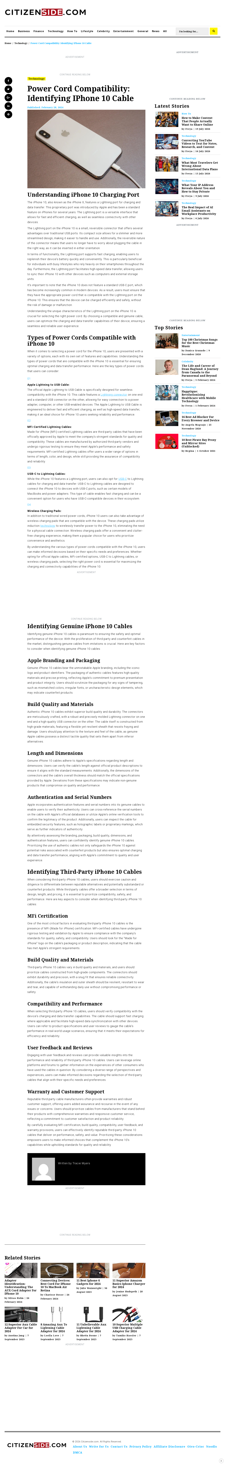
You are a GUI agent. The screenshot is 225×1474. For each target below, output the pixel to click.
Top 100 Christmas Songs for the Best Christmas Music (200, 343)
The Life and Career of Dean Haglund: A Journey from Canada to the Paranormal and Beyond (200, 370)
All (165, 31)
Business (24, 31)
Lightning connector (114, 394)
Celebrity (103, 31)
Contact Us (119, 1446)
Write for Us (99, 1446)
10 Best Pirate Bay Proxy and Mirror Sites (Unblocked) (199, 443)
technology (47, 525)
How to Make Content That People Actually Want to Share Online (197, 121)
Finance (39, 31)
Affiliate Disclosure (169, 1446)
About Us (80, 1446)
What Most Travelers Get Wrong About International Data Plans (200, 166)
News (155, 31)
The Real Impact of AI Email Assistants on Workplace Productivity (199, 210)
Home (10, 31)
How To (72, 31)
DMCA (77, 1452)
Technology (56, 31)
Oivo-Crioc (195, 1446)
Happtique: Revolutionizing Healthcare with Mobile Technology (199, 396)
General (142, 31)
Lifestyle (87, 31)
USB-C (122, 478)
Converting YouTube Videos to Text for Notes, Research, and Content (199, 143)
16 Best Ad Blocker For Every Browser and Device (200, 418)
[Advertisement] (75, 66)
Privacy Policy (140, 1446)
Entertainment (123, 31)
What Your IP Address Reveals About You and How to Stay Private (198, 188)
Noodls (211, 1446)
